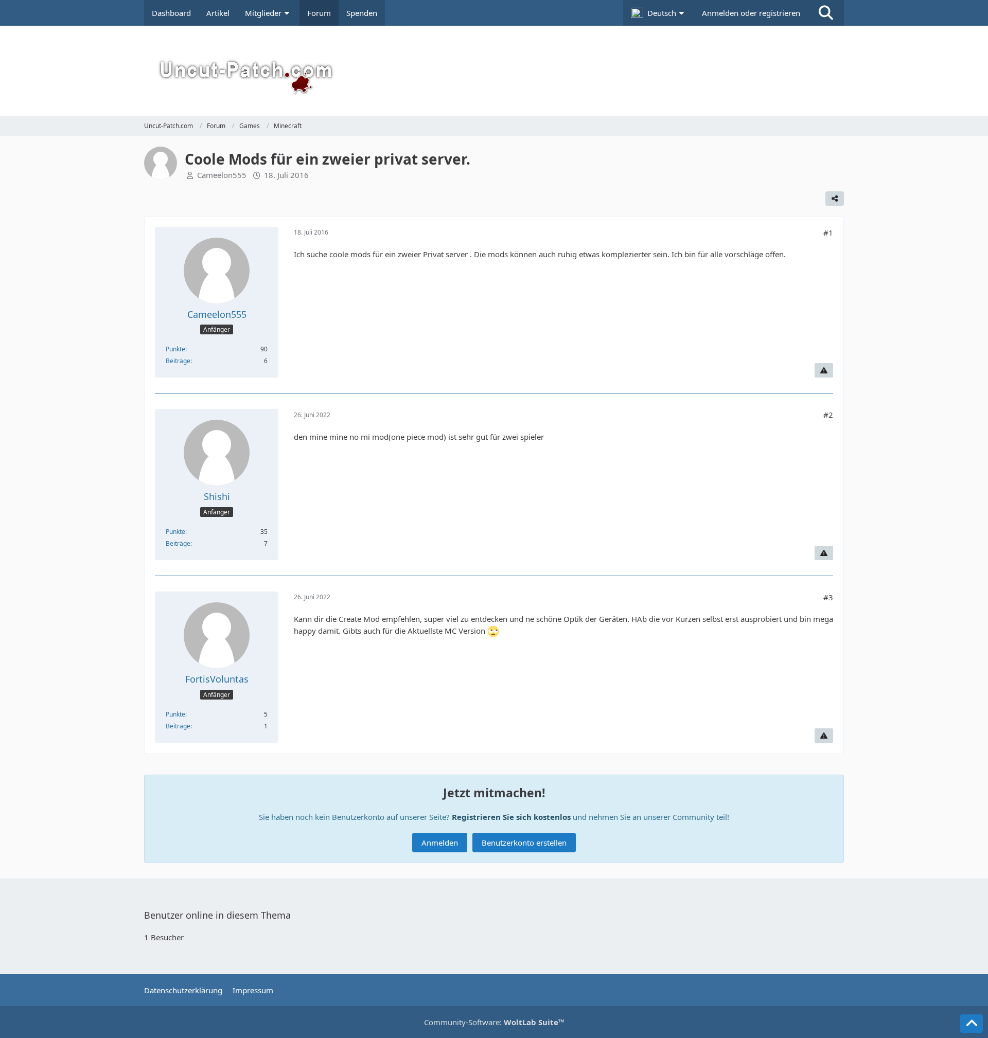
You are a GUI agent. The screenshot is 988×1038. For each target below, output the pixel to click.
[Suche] (826, 13)
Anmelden (439, 842)
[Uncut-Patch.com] (494, 70)
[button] (658, 13)
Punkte (175, 349)
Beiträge (178, 360)
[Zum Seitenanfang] (971, 1023)
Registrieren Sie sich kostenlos (511, 817)
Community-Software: (494, 1022)
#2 (828, 414)
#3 (828, 597)
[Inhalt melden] (824, 370)
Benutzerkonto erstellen (524, 842)
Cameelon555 (221, 175)
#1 (828, 232)
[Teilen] (834, 198)
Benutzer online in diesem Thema (217, 915)
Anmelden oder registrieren (751, 13)
